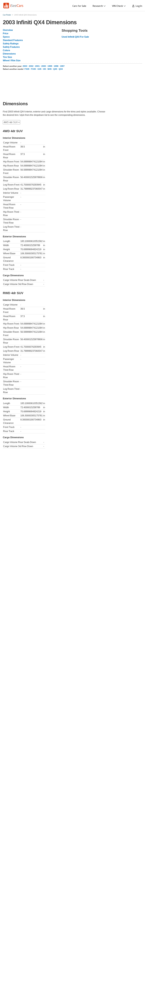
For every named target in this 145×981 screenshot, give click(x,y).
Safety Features (11, 47)
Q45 (55, 69)
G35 (39, 69)
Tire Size (7, 57)
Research (98, 5)
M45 (50, 69)
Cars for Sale (79, 5)
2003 (25, 66)
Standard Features (13, 40)
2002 (31, 66)
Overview (8, 30)
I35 (44, 69)
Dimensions (9, 54)
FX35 (26, 69)
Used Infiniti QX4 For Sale (75, 37)
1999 (50, 66)
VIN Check (117, 5)
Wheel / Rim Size (12, 60)
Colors (6, 50)
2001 (37, 66)
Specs (6, 37)
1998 (56, 66)
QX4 (61, 69)
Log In (138, 5)
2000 (43, 66)
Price (5, 33)
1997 (62, 66)
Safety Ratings (11, 43)
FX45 (33, 69)
